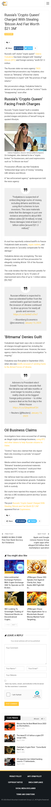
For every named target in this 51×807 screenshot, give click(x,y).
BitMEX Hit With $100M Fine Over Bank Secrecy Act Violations (12, 540)
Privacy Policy (15, 776)
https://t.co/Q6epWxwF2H (25, 407)
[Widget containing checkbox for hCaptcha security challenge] (23, 694)
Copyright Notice (15, 782)
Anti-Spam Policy (34, 776)
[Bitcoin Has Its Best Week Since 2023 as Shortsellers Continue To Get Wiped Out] (9, 726)
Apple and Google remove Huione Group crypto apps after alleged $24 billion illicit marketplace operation (38, 542)
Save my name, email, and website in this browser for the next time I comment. (24, 685)
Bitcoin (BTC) (10, 60)
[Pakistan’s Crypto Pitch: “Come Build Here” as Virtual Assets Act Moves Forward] (9, 750)
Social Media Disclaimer (26, 788)
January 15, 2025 (33, 323)
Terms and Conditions (25, 794)
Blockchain (9, 34)
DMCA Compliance (35, 782)
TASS (38, 68)
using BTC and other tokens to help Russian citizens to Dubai (24, 442)
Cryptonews (25, 509)
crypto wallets (34, 244)
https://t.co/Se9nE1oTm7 (25, 314)
